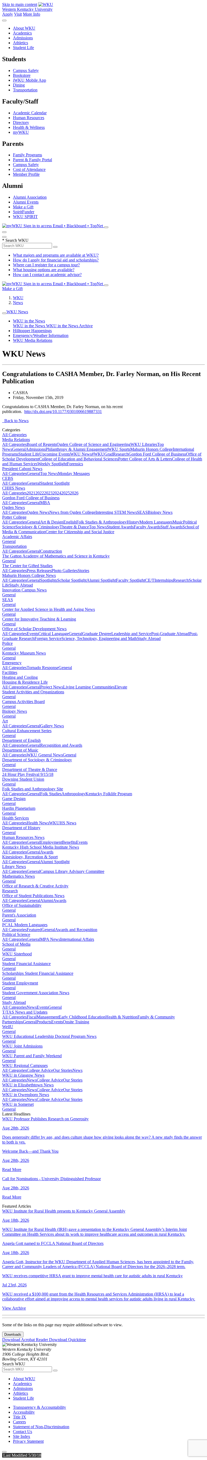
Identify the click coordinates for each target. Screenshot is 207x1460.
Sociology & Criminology (37, 527)
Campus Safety (26, 70)
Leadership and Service (131, 633)
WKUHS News (62, 823)
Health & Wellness (29, 127)
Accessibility (24, 1412)
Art (5, 721)
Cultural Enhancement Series (26, 730)
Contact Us (22, 1431)
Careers (19, 1422)
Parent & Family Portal (32, 159)
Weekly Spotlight (52, 464)
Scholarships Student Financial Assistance (37, 973)
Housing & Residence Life (25, 682)
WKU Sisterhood (17, 954)
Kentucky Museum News (24, 653)
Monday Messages (74, 473)
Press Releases (39, 570)
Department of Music (20, 750)
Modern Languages (155, 522)
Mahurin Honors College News (29, 575)
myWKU (21, 132)
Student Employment (20, 983)
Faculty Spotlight (130, 580)
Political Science (16, 934)
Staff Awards (171, 527)
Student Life (23, 47)
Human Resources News (23, 837)
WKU (18, 297)
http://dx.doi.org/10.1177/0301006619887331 (63, 411)
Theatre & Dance (74, 527)
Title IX (19, 1417)
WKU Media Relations (32, 340)
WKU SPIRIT (25, 216)
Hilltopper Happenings (32, 330)
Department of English (21, 740)
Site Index (21, 1436)
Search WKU (15, 240)
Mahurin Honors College (151, 449)
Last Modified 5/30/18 (21, 1455)
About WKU (24, 28)
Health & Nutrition (121, 1017)
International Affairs (77, 939)
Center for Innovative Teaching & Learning (39, 619)
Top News (49, 473)
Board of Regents (42, 444)
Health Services (15, 818)
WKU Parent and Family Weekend (32, 1055)
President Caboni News (22, 468)
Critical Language (53, 633)
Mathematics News (18, 876)
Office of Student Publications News (33, 895)
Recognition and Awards (61, 745)
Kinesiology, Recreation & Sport (30, 857)
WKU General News (45, 755)
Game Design (14, 798)
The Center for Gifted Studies (27, 565)
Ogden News (13, 507)
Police (7, 643)
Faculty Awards (147, 527)
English (69, 522)
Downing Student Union (23, 779)
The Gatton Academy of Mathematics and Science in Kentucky (56, 556)
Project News (51, 687)
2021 (31, 493)
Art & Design (51, 522)
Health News (38, 823)
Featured (34, 929)
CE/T (149, 580)
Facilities (9, 672)
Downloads (12, 1334)
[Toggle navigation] (4, 313)
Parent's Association (19, 915)
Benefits (69, 842)
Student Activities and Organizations (33, 692)
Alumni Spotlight (101, 580)
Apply (7, 14)
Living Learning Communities (89, 687)
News (18, 302)
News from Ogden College (72, 512)
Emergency (12, 662)
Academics (22, 33)
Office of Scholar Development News (34, 628)
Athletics (20, 42)
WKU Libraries (143, 444)
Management (48, 1017)
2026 (74, 493)
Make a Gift (23, 207)
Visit (18, 14)
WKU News (17, 311)
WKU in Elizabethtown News (28, 1085)
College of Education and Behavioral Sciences (78, 459)
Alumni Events (26, 202)
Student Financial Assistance (26, 963)
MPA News (50, 939)
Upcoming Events (54, 454)
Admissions (23, 38)
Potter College (14, 517)
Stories (83, 570)
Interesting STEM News (116, 512)
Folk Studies (50, 793)
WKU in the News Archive (69, 325)
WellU (7, 1026)
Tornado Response (42, 667)
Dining (19, 85)
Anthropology (73, 793)
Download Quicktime (67, 1339)
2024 (57, 493)
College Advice (40, 1070)
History (133, 522)
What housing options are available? (43, 269)
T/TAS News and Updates (24, 1012)
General (19, 449)
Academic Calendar (30, 113)
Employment (51, 842)
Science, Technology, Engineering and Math (99, 638)
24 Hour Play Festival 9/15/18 (27, 774)
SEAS (142, 512)
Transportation (25, 90)
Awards (46, 852)
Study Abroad (21, 585)
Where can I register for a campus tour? (46, 265)
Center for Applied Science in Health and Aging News (48, 609)
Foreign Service (47, 638)
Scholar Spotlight (72, 580)
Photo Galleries (64, 570)
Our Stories (63, 1070)
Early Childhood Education (82, 1017)
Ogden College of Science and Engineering (93, 444)
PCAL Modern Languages (24, 924)
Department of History (21, 827)
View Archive (14, 1308)
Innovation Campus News (24, 590)
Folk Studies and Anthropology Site (32, 789)
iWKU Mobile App (29, 80)
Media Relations (16, 439)
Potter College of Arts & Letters (145, 459)
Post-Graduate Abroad (170, 633)
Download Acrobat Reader (25, 1339)
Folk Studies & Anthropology (101, 522)
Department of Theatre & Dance (29, 769)
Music (177, 522)
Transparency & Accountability (39, 1407)
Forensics (75, 464)
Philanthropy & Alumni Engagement (77, 449)
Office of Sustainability (22, 905)
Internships (163, 580)
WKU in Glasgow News (23, 1075)
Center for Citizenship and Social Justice (80, 531)
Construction (51, 551)
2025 (65, 493)
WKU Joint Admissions (22, 1046)
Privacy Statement (28, 1441)
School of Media (16, 944)
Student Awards (120, 527)
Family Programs (27, 155)
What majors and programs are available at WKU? (56, 255)
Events (32, 633)
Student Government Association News (35, 992)
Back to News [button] (15, 420)
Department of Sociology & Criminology (37, 759)
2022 (39, 493)
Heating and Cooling (20, 677)
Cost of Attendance (29, 169)
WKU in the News (29, 321)
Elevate (121, 687)
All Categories (14, 434)
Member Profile (26, 174)
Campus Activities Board (23, 701)
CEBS (7, 478)
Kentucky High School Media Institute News (40, 847)
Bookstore (21, 75)
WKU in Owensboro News (25, 1094)
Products (43, 1022)
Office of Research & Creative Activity (35, 886)
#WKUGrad (102, 454)
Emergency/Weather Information (40, 335)
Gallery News (52, 726)
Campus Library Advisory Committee (72, 871)
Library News (14, 866)
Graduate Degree (96, 633)
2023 (48, 493)
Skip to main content (19, 4)
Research (121, 454)
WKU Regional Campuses (25, 1065)
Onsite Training (76, 1022)
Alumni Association (30, 197)
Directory (21, 122)
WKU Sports (119, 449)
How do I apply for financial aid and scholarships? (56, 260)
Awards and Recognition (76, 929)
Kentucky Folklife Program (108, 793)
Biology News (160, 512)
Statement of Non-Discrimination (41, 1426)
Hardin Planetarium (18, 808)
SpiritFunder (23, 211)
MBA (45, 502)
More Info (31, 14)
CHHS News (13, 488)
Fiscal (32, 1017)
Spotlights (48, 580)
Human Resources (28, 117)
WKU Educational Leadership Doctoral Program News (49, 1036)
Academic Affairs (17, 536)
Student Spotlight (55, 483)
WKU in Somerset (18, 1104)
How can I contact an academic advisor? (47, 274)
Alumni (46, 900)
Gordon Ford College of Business (157, 454)
